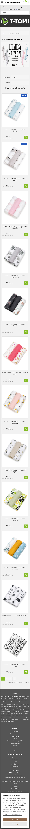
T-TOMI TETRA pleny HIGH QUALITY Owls (15, 616)
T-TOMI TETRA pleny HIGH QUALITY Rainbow (15, 422)
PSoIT (23, 827)
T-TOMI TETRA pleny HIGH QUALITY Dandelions (15, 276)
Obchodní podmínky (15, 734)
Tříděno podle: (6, 77)
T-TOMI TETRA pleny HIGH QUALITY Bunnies (15, 228)
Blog (15, 750)
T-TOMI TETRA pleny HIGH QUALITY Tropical (15, 519)
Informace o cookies (15, 743)
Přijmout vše (15, 819)
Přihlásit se (12, 9)
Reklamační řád (15, 736)
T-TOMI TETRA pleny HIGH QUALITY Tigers (15, 471)
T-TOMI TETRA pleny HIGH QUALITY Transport (15, 130)
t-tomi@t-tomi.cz (22, 7)
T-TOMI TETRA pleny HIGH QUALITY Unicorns (15, 568)
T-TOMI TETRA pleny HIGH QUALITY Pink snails (15, 373)
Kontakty (15, 745)
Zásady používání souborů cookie (12, 814)
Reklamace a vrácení (15, 748)
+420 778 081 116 (10, 7)
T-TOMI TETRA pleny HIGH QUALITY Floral (15, 325)
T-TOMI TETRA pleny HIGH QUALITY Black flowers (15, 665)
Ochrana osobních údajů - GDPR (15, 741)
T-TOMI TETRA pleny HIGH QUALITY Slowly (15, 179)
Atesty (15, 738)
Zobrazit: (7, 82)
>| (14, 679)
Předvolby (15, 824)
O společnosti (15, 731)
